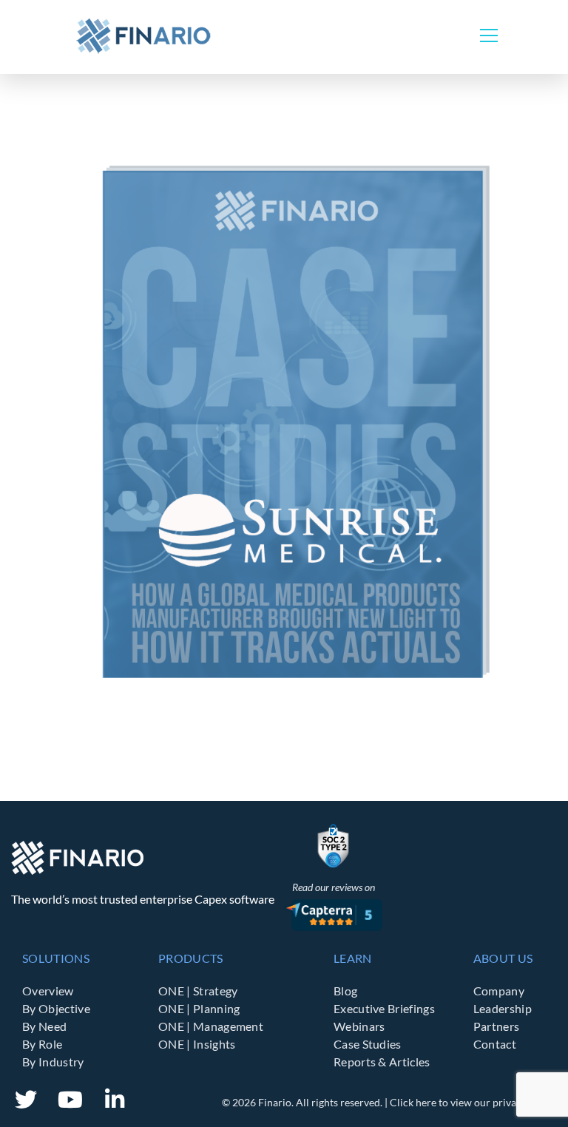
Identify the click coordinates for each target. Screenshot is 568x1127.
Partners (496, 1026)
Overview (48, 991)
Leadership (502, 1008)
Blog (345, 991)
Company (498, 991)
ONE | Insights (196, 1044)
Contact (494, 1044)
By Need (44, 1026)
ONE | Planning (199, 1008)
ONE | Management (210, 1026)
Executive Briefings (384, 1008)
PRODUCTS (190, 958)
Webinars (359, 1026)
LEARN (353, 958)
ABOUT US (503, 958)
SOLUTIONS (55, 958)
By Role (42, 1044)
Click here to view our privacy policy (473, 1102)
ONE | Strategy (197, 991)
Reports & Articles (382, 1062)
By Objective (56, 1008)
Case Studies (368, 1044)
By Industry (53, 1062)
